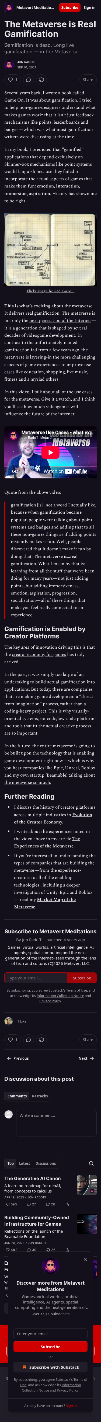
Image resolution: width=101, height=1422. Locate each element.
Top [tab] (11, 1163)
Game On (14, 100)
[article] (50, 1191)
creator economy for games (39, 654)
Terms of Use (76, 990)
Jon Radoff (26, 62)
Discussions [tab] (46, 1163)
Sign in (90, 7)
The (76, 838)
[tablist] (27, 1096)
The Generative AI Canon (32, 1178)
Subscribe (69, 7)
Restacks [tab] (40, 1096)
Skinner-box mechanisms (29, 164)
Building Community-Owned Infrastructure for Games (36, 1221)
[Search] (91, 1163)
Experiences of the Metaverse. (44, 846)
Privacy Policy (67, 1390)
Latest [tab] (24, 1163)
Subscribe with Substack (54, 1367)
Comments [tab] (17, 1096)
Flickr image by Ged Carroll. (51, 291)
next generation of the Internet (60, 320)
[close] (85, 1259)
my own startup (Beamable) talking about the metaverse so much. (49, 779)
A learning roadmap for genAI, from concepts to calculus (32, 1188)
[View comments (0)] (28, 79)
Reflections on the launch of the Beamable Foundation (33, 1233)
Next (83, 1058)
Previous (21, 1058)
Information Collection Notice (60, 995)
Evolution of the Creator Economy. (53, 818)
